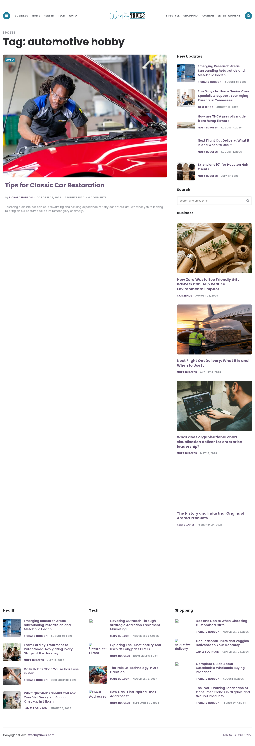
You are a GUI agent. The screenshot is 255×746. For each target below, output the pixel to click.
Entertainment (229, 16)
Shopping (190, 16)
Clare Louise (185, 524)
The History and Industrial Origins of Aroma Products (211, 515)
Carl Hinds (205, 107)
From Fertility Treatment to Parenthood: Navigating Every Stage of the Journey (48, 649)
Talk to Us (229, 735)
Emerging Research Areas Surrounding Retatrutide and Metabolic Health (221, 70)
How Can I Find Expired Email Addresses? (133, 694)
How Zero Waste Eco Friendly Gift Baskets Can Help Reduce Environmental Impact (208, 284)
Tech (61, 16)
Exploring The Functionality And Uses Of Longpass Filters (135, 647)
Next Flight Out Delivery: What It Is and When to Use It (223, 142)
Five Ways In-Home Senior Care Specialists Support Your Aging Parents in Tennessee (223, 96)
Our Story (244, 735)
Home (36, 16)
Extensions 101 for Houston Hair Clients (223, 166)
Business (21, 16)
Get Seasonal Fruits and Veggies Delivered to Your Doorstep (222, 643)
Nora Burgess (208, 127)
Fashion (208, 16)
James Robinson (35, 708)
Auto (73, 16)
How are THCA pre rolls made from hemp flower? (222, 118)
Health (49, 16)
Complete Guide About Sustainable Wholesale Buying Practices (220, 668)
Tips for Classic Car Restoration (55, 185)
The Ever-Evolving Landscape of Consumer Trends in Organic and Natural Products (223, 692)
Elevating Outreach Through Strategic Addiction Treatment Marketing (135, 625)
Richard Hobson (21, 197)
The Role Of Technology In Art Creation (134, 670)
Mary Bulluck (119, 636)
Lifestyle (172, 16)
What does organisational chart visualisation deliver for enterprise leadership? (209, 442)
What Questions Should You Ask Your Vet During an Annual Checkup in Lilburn (50, 697)
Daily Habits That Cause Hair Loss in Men (51, 671)
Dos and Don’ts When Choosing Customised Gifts (221, 623)
